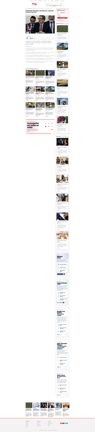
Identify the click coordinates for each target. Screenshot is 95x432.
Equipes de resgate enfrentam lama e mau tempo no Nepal (39, 109)
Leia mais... (58, 40)
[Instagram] (63, 423)
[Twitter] (64, 423)
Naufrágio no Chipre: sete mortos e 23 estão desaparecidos (49, 77)
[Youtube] (60, 423)
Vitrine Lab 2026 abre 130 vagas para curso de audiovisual (43, 409)
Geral (33, 8)
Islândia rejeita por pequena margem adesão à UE (30, 109)
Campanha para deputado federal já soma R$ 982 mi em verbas (30, 93)
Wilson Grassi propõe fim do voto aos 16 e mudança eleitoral (51, 410)
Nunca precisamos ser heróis (58, 409)
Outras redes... (34, 38)
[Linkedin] (67, 423)
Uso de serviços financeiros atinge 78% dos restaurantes (30, 77)
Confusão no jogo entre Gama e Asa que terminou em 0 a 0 (40, 77)
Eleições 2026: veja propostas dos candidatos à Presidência (40, 93)
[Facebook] (62, 423)
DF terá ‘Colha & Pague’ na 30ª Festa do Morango (49, 109)
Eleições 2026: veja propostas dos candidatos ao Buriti (49, 93)
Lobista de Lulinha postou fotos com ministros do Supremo (66, 410)
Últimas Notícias (30, 8)
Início (26, 8)
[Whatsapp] (65, 423)
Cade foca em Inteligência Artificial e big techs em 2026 (36, 409)
